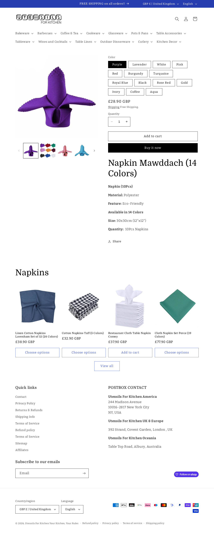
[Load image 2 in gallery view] (47, 150)
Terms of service (132, 523)
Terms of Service (27, 423)
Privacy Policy (25, 403)
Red (115, 73)
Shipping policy (155, 523)
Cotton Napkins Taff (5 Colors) (83, 333)
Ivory (116, 91)
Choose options (37, 352)
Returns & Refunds (29, 410)
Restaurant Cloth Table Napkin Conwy (129, 335)
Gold (184, 82)
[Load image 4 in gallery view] (81, 150)
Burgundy (135, 73)
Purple (117, 64)
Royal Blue (120, 82)
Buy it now (152, 148)
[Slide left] (18, 150)
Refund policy (25, 430)
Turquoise (161, 73)
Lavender (140, 64)
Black (142, 82)
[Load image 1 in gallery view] (30, 150)
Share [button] (117, 241)
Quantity (114, 113)
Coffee (135, 91)
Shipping (114, 106)
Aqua (154, 91)
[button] (24, 33)
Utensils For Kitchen (37, 523)
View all (106, 366)
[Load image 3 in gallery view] (64, 150)
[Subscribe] (84, 473)
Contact (20, 397)
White (161, 64)
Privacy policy (110, 523)
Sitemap (21, 443)
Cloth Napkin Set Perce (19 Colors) (173, 335)
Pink (179, 64)
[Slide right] (94, 150)
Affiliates (22, 450)
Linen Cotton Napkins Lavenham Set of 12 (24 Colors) (36, 335)
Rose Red (164, 82)
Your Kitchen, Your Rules (64, 523)
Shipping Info (25, 416)
